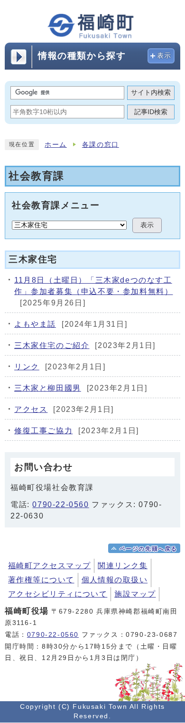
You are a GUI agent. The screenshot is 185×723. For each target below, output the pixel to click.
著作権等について (41, 580)
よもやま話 (35, 324)
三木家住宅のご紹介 (51, 345)
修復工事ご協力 (43, 431)
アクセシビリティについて (57, 594)
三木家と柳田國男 (47, 388)
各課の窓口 (100, 144)
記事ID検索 (150, 112)
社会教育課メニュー (56, 205)
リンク (26, 367)
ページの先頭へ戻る (148, 548)
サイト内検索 (151, 92)
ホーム (56, 144)
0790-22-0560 (60, 504)
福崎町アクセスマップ (49, 566)
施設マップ (135, 594)
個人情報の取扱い (115, 580)
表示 (164, 55)
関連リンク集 (123, 566)
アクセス (30, 409)
